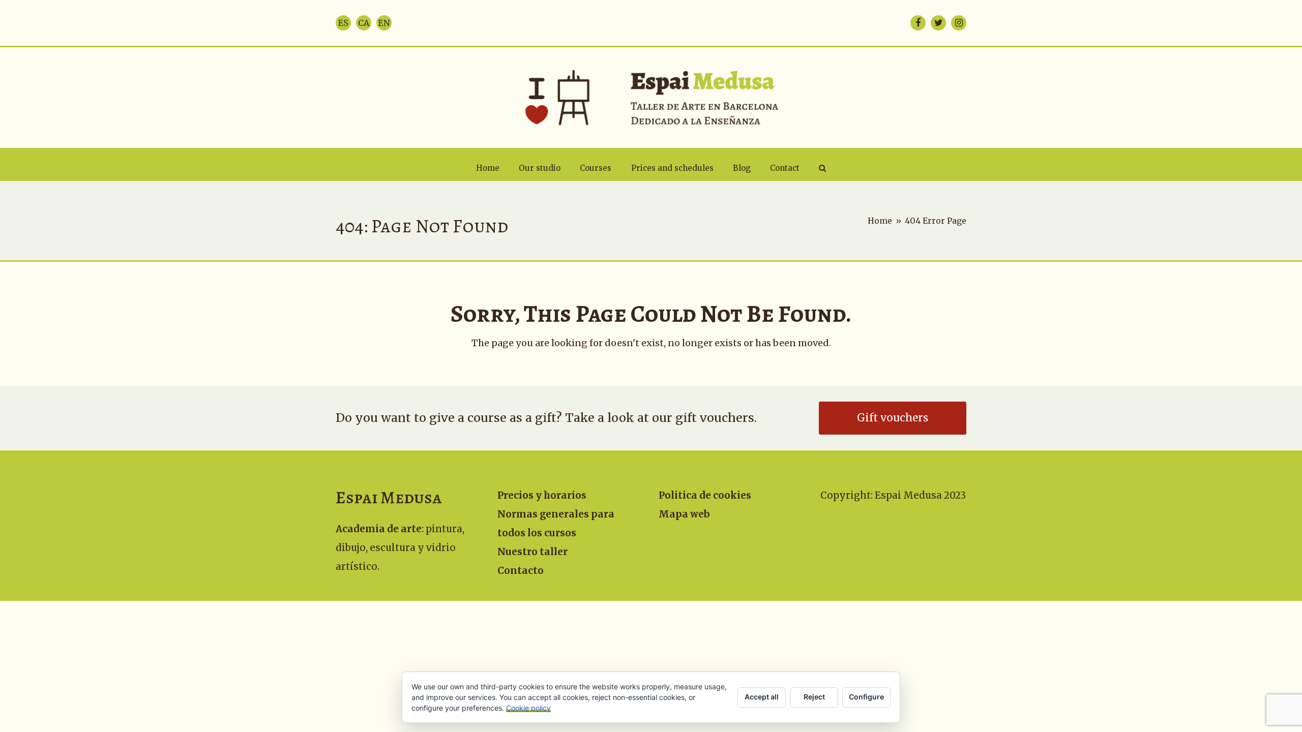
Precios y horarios (541, 495)
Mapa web (684, 514)
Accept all (762, 696)
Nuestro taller (532, 552)
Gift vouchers (892, 417)
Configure (866, 696)
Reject (814, 696)
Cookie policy (528, 708)
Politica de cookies (705, 495)
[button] (822, 168)
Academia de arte (379, 529)
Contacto (520, 570)
